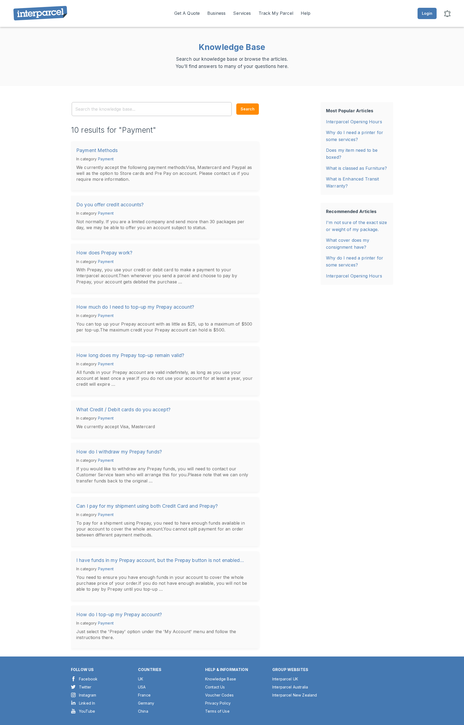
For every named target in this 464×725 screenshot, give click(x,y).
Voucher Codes (219, 695)
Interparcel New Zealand (294, 695)
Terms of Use (217, 711)
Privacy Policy (218, 703)
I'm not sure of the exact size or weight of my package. (356, 226)
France (144, 695)
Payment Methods (97, 150)
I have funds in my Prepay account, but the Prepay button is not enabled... (160, 560)
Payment (106, 159)
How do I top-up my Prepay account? (119, 614)
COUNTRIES (149, 669)
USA (142, 687)
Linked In (87, 703)
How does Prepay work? (104, 252)
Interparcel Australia (290, 687)
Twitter (85, 687)
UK (140, 679)
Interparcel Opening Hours (354, 121)
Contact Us (215, 687)
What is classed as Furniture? (356, 168)
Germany (146, 703)
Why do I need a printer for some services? (354, 136)
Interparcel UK (285, 679)
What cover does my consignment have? (347, 243)
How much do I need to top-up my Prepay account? (135, 307)
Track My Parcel (276, 13)
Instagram (87, 695)
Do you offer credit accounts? (110, 204)
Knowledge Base (220, 679)
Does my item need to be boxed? (352, 153)
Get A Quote (187, 13)
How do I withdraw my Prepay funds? (119, 452)
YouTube (87, 711)
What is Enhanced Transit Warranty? (352, 182)
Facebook (88, 679)
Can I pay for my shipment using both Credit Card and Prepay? (147, 506)
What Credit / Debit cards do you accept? (123, 409)
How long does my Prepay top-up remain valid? (130, 355)
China (143, 711)
